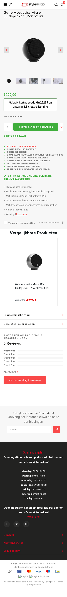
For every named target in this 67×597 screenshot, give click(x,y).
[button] (7, 272)
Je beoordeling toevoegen (25, 380)
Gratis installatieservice (21, 149)
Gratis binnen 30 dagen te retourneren (28, 160)
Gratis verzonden (16, 152)
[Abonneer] (56, 429)
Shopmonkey (35, 584)
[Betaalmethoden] (9, 571)
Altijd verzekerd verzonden (22, 163)
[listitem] (34, 272)
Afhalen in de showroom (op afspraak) (27, 169)
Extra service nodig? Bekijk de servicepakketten (28, 177)
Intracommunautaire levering (23, 166)
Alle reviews (10, 372)
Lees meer (21, 214)
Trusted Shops (45, 567)
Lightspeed (49, 581)
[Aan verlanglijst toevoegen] (61, 127)
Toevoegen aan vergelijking (21, 223)
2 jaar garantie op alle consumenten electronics (34, 155)
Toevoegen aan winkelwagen (36, 127)
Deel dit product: (48, 223)
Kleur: (19, 116)
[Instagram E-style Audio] (26, 524)
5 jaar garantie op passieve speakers (27, 157)
